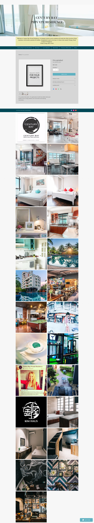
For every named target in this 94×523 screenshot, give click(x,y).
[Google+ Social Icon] (76, 110)
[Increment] (57, 70)
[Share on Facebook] (53, 89)
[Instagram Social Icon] (73, 110)
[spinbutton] (56, 70)
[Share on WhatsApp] (58, 89)
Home (20, 54)
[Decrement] (54, 70)
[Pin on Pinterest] (56, 89)
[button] (77, 27)
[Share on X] (61, 89)
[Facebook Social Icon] (71, 110)
